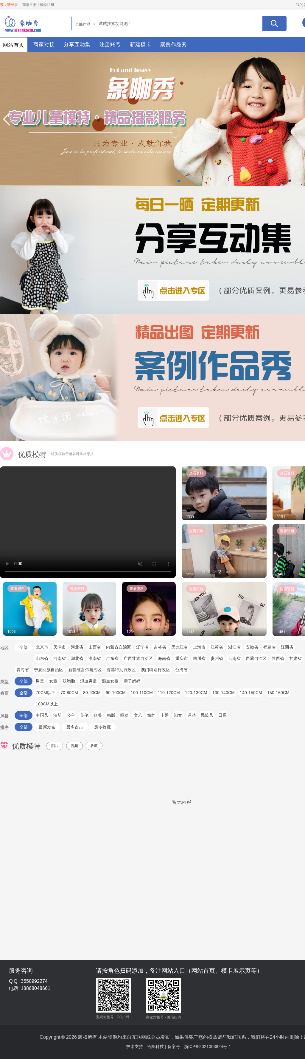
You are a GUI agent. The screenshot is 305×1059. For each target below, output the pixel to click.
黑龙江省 (179, 647)
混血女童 (110, 681)
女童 (53, 681)
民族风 (207, 715)
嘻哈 (124, 715)
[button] (7, 119)
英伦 (84, 715)
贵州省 (217, 658)
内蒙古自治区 (118, 647)
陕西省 (278, 658)
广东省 (112, 658)
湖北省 (77, 658)
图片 (54, 746)
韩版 (111, 715)
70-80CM (69, 692)
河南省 (59, 658)
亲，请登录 (9, 5)
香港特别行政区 (121, 669)
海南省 (164, 658)
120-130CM (196, 692)
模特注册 (47, 5)
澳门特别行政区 (155, 669)
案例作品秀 (173, 44)
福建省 (269, 647)
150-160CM (278, 692)
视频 (74, 746)
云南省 (234, 658)
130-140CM (223, 692)
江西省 (287, 647)
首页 (22, 23)
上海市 (199, 647)
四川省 (199, 658)
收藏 (94, 746)
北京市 (42, 647)
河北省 (77, 647)
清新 (57, 715)
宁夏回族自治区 (48, 669)
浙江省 (234, 647)
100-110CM (142, 692)
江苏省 (217, 647)
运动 (191, 715)
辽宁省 (142, 647)
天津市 (59, 647)
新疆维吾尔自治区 (85, 669)
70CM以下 (45, 692)
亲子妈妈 (132, 681)
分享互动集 (77, 44)
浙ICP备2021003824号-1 (207, 1046)
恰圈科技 (155, 1046)
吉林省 (160, 647)
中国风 (42, 715)
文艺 (138, 715)
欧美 (98, 715)
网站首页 (13, 45)
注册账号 (110, 44)
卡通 (165, 715)
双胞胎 (69, 681)
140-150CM (251, 692)
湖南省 (94, 658)
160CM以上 (47, 704)
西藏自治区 (256, 658)
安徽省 (252, 647)
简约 (151, 715)
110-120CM (169, 692)
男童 (40, 681)
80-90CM (92, 692)
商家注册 (29, 5)
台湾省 (181, 669)
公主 (71, 715)
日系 (222, 715)
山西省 (94, 647)
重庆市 (181, 658)
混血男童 (88, 681)
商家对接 (44, 44)
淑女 (178, 715)
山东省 (42, 658)
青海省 (22, 669)
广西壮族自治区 (138, 658)
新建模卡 (140, 44)
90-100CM (116, 692)
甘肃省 (295, 658)
